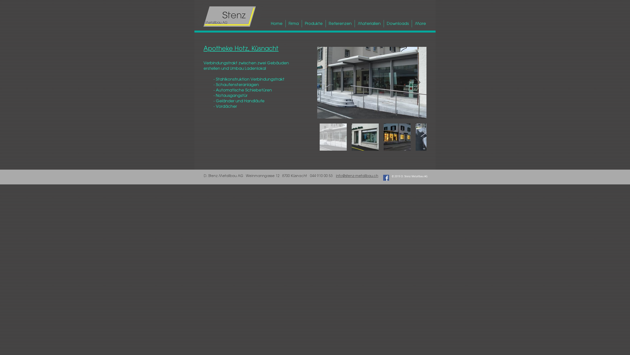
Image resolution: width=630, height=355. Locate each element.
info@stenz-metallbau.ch (357, 176)
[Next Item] (418, 82)
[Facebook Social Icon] (386, 178)
